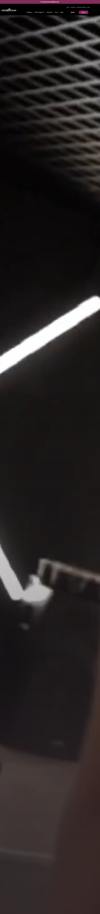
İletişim (73, 12)
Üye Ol (83, 12)
